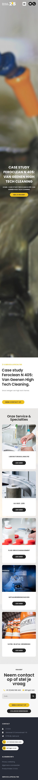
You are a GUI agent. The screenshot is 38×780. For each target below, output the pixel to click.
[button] (24, 4)
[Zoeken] (33, 696)
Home (5, 187)
